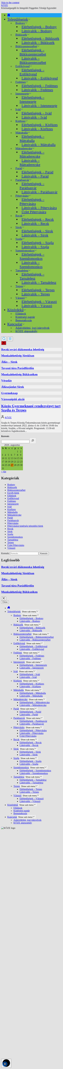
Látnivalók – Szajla (35, 247)
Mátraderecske (14, 515)
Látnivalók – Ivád (34, 117)
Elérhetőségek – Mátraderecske (32, 154)
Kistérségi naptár (21, 810)
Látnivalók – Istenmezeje (39, 106)
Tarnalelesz (12, 539)
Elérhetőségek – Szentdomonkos (32, 256)
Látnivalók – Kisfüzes (37, 129)
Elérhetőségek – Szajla (38, 243)
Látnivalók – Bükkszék (38, 43)
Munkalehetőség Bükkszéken (19, 374)
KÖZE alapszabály (26, 331)
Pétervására (12, 523)
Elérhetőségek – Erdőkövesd (32, 72)
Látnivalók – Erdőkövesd (40, 78)
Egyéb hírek (13, 493)
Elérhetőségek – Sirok (37, 231)
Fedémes (11, 501)
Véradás (6, 380)
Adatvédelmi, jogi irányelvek (27, 820)
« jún (3, 471)
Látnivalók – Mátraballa (39, 145)
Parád (10, 517)
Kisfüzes (11, 509)
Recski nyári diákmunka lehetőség (22, 349)
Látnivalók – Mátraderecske (30, 162)
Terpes (10, 542)
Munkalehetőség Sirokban (17, 355)
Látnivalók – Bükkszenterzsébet (33, 60)
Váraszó (11, 548)
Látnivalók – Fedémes (37, 90)
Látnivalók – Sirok (35, 235)
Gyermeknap (9, 393)
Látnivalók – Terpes (36, 294)
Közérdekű (15, 310)
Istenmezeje (13, 504)
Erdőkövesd (13, 498)
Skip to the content (10, 2)
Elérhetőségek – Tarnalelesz (32, 276)
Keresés (5, 436)
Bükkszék (12, 487)
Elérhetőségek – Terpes (38, 290)
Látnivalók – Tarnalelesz (39, 282)
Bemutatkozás (23, 320)
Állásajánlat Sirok (12, 386)
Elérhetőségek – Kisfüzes (40, 125)
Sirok (10, 531)
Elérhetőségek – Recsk (38, 219)
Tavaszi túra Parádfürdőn (17, 368)
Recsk (10, 528)
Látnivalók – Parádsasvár (39, 192)
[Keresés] (33, 441)
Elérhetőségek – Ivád (37, 113)
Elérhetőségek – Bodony (39, 27)
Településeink (17, 19)
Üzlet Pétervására (34, 212)
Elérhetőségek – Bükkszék (40, 38)
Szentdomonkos (15, 537)
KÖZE (4, 5)
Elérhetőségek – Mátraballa (32, 138)
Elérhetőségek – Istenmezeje (32, 99)
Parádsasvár (13, 520)
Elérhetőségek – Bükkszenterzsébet (33, 52)
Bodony (11, 484)
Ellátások (11, 495)
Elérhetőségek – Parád (37, 172)
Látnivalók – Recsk (35, 223)
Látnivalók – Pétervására (39, 208)
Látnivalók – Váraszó (37, 306)
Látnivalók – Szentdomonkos (31, 265)
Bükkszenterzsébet (16, 490)
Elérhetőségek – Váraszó (39, 302)
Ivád (18, 109)
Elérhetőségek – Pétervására (32, 201)
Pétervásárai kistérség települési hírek (25, 526)
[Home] (8, 15)
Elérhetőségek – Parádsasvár (32, 186)
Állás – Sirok (9, 361)
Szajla (10, 534)
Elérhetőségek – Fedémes (40, 86)
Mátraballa (12, 512)
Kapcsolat (14, 324)
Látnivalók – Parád (35, 176)
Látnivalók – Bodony (37, 31)
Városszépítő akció (13, 399)
